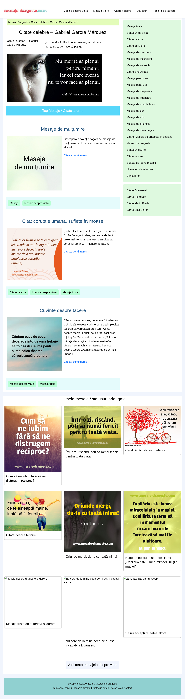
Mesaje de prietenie (138, 123)
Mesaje (14, 203)
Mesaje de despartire (139, 91)
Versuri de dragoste (138, 143)
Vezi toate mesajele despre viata (92, 665)
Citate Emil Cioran (137, 209)
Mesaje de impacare (139, 97)
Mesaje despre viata (76, 10)
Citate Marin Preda (138, 203)
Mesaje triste (101, 10)
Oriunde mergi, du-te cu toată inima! (91, 556)
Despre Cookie (82, 688)
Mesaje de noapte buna (141, 104)
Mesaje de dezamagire (140, 130)
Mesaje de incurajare (139, 58)
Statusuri (142, 10)
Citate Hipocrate (136, 196)
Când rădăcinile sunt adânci (145, 450)
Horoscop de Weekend (140, 169)
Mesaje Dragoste (18, 22)
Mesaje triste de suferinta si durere (31, 624)
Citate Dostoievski (137, 190)
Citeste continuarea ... (77, 155)
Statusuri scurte (136, 149)
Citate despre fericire (21, 535)
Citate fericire (135, 156)
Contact (128, 688)
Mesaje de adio (136, 117)
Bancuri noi (133, 175)
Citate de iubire (136, 45)
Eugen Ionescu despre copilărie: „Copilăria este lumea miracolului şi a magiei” (151, 562)
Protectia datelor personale (107, 688)
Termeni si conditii (62, 688)
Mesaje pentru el (137, 84)
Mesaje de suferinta (138, 65)
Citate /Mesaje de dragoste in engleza (149, 136)
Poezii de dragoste (164, 10)
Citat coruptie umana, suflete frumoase (62, 221)
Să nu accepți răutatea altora (145, 633)
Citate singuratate (137, 71)
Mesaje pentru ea (137, 78)
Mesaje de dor (135, 110)
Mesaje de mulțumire (63, 129)
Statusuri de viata (137, 32)
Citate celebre (122, 10)
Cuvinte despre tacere (63, 310)
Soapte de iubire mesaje (141, 162)
